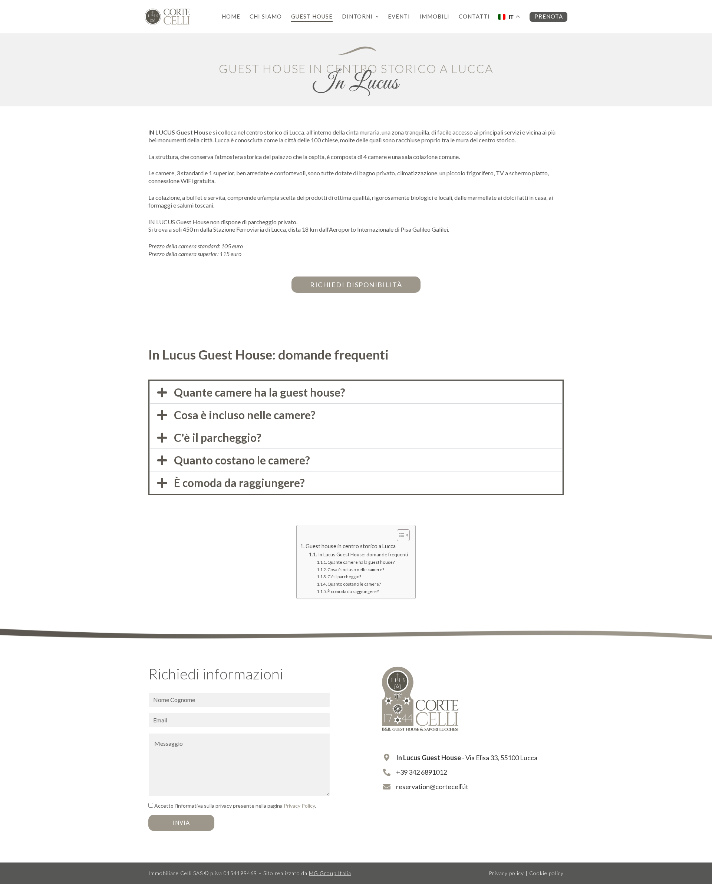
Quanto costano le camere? (242, 460)
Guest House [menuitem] (312, 16)
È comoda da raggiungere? (239, 482)
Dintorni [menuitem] (357, 16)
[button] (356, 392)
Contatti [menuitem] (474, 16)
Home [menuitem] (231, 16)
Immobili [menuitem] (434, 16)
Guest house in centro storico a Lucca (351, 546)
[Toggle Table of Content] (399, 535)
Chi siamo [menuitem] (266, 16)
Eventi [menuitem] (399, 16)
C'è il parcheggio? (217, 437)
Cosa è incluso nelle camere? (245, 414)
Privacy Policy (299, 805)
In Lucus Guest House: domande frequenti (363, 554)
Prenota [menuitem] (548, 16)
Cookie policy (546, 873)
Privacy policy (506, 873)
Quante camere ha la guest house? (259, 392)
